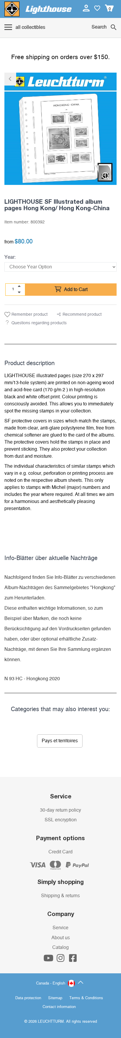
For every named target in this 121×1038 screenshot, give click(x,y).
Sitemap (55, 998)
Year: (10, 257)
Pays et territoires (60, 740)
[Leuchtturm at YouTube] (49, 959)
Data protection (28, 998)
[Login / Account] (87, 8)
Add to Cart (75, 289)
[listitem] (60, 129)
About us (60, 937)
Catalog (60, 947)
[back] (10, 79)
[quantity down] (19, 292)
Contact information (59, 1007)
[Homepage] (38, 8)
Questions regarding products (39, 323)
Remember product (29, 314)
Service (60, 927)
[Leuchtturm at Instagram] (61, 959)
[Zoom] (106, 176)
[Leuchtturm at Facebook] (72, 959)
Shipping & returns (60, 895)
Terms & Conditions (86, 998)
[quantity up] (19, 286)
